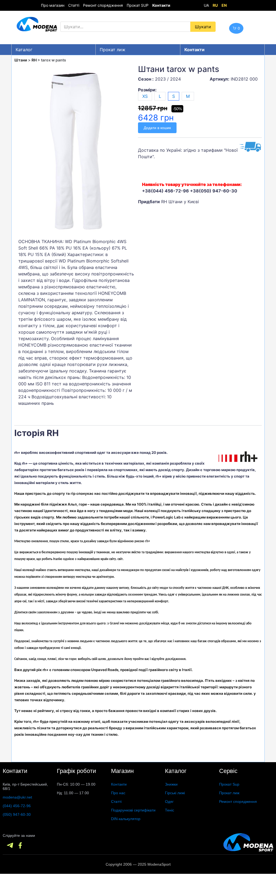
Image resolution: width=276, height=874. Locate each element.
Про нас (118, 793)
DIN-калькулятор (125, 819)
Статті (73, 5)
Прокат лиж (112, 49)
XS (145, 96)
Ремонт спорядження (103, 5)
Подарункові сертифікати (133, 810)
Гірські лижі (175, 793)
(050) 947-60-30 (17, 814)
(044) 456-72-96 (17, 806)
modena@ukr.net (17, 797)
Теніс (169, 810)
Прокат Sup (229, 784)
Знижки (171, 784)
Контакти (119, 784)
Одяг (169, 801)
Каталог (24, 49)
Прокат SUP (138, 5)
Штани (20, 60)
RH (34, 60)
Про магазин (52, 5)
